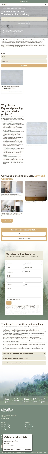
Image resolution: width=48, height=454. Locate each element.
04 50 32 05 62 (24, 1)
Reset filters (24, 65)
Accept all (28, 449)
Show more (6, 443)
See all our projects (7, 220)
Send (9, 302)
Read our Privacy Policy (9, 445)
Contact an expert (24, 19)
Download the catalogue (24, 23)
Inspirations (28, 425)
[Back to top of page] (45, 452)
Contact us (28, 429)
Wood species (5, 61)
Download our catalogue (24, 233)
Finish (3, 56)
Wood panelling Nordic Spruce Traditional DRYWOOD (10, 87)
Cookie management (20, 452)
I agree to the (14, 299)
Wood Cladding (5, 425)
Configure (18, 449)
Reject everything (9, 449)
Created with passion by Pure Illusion (39, 452)
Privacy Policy (11, 452)
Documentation (29, 427)
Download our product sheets (24, 238)
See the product (8, 190)
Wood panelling (6, 8)
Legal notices (4, 452)
